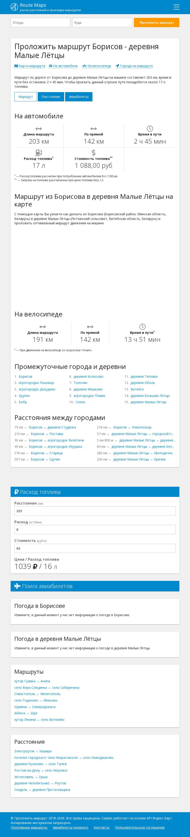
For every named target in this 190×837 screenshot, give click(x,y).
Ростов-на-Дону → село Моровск (40, 770)
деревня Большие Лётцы (150, 395)
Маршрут (25, 96)
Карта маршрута (31, 66)
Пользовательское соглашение (140, 827)
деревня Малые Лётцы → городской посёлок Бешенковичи (143, 433)
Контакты (101, 827)
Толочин (80, 382)
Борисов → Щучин (45, 459)
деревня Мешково (88, 389)
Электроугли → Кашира (32, 751)
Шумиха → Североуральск (35, 707)
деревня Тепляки (144, 376)
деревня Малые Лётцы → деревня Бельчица (143, 446)
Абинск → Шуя (25, 713)
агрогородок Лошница (36, 382)
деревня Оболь (143, 382)
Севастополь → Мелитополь (37, 694)
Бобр (23, 402)
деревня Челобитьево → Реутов (40, 783)
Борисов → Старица (47, 453)
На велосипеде (99, 66)
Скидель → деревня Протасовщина (42, 789)
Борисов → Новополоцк (132, 427)
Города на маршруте (136, 66)
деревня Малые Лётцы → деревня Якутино (147, 440)
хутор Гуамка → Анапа (32, 681)
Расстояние (51, 96)
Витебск (137, 389)
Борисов (25, 376)
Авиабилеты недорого (70, 827)
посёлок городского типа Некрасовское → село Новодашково (64, 757)
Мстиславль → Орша (31, 777)
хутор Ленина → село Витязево (39, 719)
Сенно (80, 402)
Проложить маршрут (157, 22)
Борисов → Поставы (47, 433)
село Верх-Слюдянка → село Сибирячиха (46, 687)
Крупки (24, 395)
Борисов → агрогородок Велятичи (56, 440)
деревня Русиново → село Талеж (40, 764)
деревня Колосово (88, 376)
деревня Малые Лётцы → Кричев (139, 459)
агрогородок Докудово (37, 389)
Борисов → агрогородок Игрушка (55, 446)
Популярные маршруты (29, 827)
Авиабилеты (79, 96)
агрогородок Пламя (89, 395)
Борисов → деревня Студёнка (52, 427)
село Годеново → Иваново (35, 700)
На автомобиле (65, 66)
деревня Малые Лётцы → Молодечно (143, 453)
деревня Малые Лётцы (148, 402)
